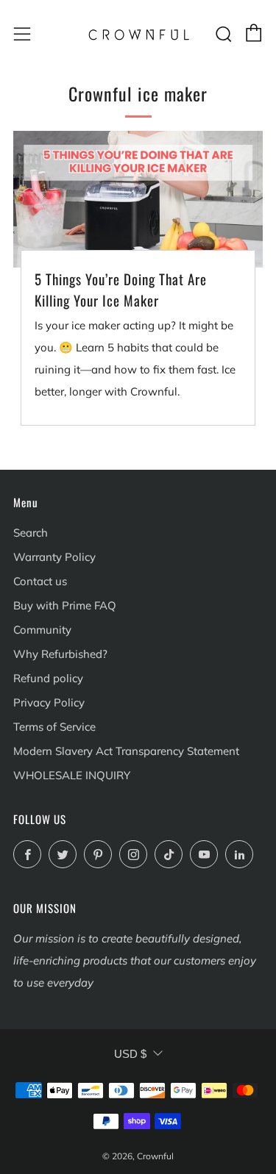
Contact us (40, 581)
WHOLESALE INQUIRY (71, 775)
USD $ (130, 1054)
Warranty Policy (54, 557)
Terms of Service (54, 727)
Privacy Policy (49, 702)
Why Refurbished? (60, 654)
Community (42, 630)
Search (30, 533)
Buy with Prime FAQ (64, 605)
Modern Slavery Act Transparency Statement (126, 751)
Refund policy (48, 678)
